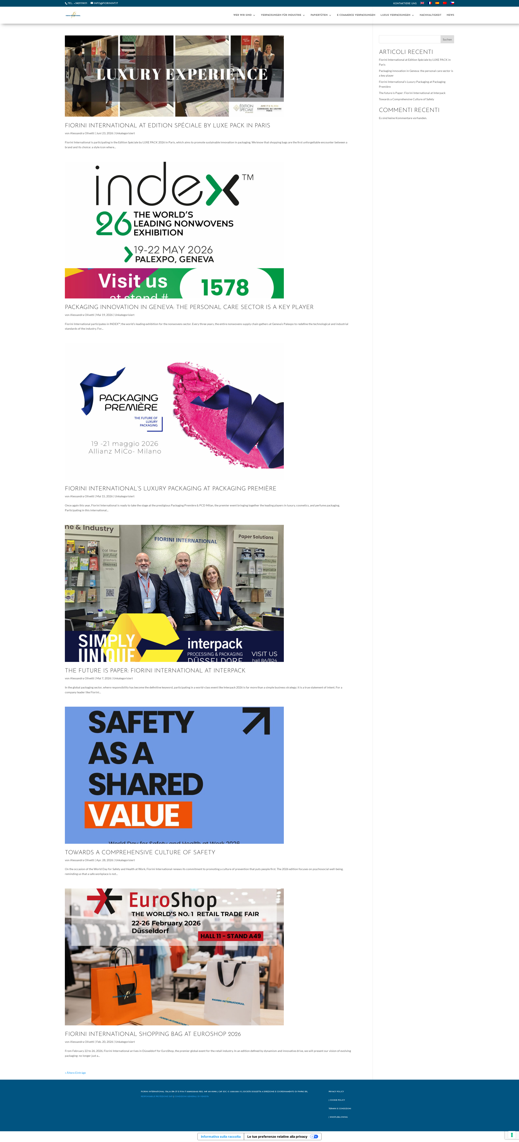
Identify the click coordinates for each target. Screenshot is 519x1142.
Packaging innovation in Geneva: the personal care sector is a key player (189, 307)
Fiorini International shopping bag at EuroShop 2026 (153, 1034)
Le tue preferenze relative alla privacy (277, 1137)
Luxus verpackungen (395, 15)
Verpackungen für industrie (281, 15)
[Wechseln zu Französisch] (430, 4)
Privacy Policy (336, 1092)
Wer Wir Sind (242, 15)
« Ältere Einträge (75, 1072)
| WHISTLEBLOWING (338, 1117)
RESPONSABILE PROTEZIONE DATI (157, 1096)
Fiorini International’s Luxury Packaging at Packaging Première (171, 489)
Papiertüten (319, 15)
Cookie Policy (337, 1100)
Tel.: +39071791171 (77, 3)
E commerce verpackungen (356, 15)
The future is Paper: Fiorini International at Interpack (155, 671)
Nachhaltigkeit (430, 15)
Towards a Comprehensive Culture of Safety (140, 853)
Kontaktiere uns (405, 3)
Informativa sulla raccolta (221, 1137)
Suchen (447, 39)
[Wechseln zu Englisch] (422, 4)
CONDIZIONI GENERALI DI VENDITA (192, 1096)
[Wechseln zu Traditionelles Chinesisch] (445, 4)
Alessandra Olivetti (82, 133)
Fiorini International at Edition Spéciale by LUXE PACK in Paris (167, 126)
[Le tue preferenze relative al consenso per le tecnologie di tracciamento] (512, 1135)
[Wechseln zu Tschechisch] (452, 4)
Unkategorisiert (125, 133)
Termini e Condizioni (340, 1109)
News (450, 15)
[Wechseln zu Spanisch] (437, 4)
